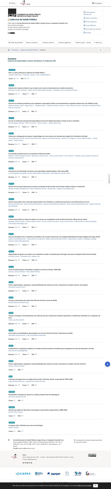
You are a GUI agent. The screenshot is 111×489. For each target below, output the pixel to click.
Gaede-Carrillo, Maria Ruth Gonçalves (40, 90)
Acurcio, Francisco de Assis (50, 221)
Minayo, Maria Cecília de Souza (18, 302)
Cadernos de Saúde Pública (29, 50)
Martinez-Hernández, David (91, 105)
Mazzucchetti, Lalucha (75, 239)
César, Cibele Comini (66, 221)
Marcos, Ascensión (14, 108)
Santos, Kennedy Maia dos (16, 239)
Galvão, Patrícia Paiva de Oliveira (56, 239)
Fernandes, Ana (25, 256)
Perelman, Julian (13, 256)
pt (17, 79)
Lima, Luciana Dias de (56, 156)
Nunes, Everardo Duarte (16, 366)
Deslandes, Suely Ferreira (16, 287)
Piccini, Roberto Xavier (84, 138)
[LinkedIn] (27, 463)
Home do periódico (16, 42)
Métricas (98, 42)
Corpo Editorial (89, 25)
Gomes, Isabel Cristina (33, 221)
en (15, 79)
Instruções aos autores (92, 29)
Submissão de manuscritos (89, 13)
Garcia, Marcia (69, 156)
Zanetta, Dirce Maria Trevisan (35, 381)
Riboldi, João (52, 189)
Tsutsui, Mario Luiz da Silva (36, 239)
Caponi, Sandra (13, 427)
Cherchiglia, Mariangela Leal (17, 223)
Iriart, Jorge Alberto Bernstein (36, 335)
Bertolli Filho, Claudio (15, 412)
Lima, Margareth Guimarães (17, 173)
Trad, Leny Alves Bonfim (16, 320)
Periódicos (15, 50)
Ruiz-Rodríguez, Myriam (16, 123)
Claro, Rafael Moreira (33, 272)
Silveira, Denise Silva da (33, 138)
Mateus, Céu (35, 256)
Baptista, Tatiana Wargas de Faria (19, 156)
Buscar (88, 42)
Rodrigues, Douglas (90, 239)
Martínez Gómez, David (16, 105)
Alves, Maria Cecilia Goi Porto (60, 173)
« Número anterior (48, 42)
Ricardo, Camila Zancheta (16, 272)
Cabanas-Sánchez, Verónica (56, 105)
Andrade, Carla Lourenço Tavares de (86, 156)
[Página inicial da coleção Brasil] (14, 459)
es (19, 111)
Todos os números (32, 42)
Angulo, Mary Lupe (55, 123)
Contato (87, 33)
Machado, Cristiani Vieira (40, 156)
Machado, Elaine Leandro (16, 221)
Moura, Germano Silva (15, 204)
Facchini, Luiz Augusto (68, 138)
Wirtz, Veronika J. (30, 123)
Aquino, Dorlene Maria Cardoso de (54, 204)
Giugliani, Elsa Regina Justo (65, 189)
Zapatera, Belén (40, 105)
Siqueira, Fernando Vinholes (51, 138)
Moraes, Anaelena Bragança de (18, 189)
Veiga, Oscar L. (29, 105)
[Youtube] (31, 463)
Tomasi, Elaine (18, 140)
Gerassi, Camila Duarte (16, 158)
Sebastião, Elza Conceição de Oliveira (65, 90)
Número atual (80, 42)
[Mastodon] (25, 463)
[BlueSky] (23, 463)
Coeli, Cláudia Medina (43, 75)
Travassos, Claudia (29, 75)
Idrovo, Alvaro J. (42, 123)
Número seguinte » (65, 42)
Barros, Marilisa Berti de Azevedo (39, 173)
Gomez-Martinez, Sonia (73, 105)
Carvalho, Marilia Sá (15, 75)
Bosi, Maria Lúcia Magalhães (17, 351)
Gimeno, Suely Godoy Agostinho (18, 241)
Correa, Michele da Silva (16, 138)
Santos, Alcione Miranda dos (33, 204)
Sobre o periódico (90, 18)
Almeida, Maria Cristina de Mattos (85, 221)
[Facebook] (29, 463)
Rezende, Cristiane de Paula (17, 90)
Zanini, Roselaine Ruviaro (38, 189)
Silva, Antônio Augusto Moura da (77, 204)
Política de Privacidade (84, 485)
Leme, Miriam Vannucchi (16, 381)
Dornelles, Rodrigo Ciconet (17, 397)
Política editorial (90, 22)
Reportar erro (109, 178)
